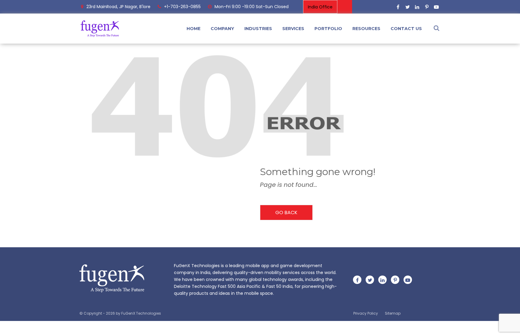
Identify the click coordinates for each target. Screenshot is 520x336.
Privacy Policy (365, 313)
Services (293, 28)
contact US (406, 28)
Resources (366, 28)
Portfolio (328, 28)
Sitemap (393, 313)
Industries (258, 28)
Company (222, 28)
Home (193, 28)
